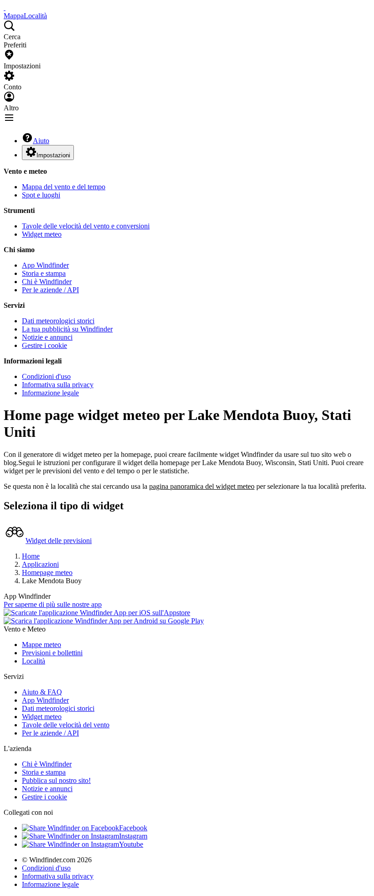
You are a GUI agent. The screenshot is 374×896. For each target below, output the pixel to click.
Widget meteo (42, 234)
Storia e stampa (44, 273)
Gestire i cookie (44, 345)
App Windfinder (45, 265)
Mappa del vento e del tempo (63, 187)
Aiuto (41, 141)
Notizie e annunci (47, 337)
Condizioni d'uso (46, 376)
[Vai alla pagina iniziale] (4, 7)
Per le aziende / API (50, 290)
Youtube (131, 844)
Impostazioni (53, 155)
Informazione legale (50, 393)
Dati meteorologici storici (58, 321)
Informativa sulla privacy (58, 384)
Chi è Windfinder (47, 281)
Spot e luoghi (41, 195)
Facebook (133, 828)
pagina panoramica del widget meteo (202, 486)
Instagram (133, 836)
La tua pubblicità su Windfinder (67, 329)
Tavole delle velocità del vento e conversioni (86, 226)
